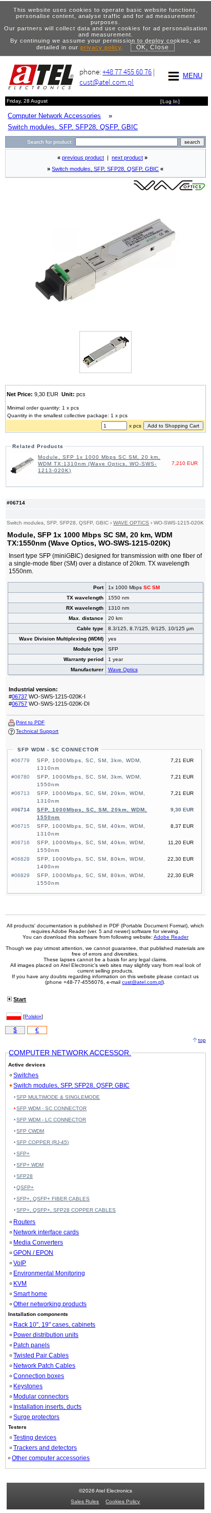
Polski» (33, 1016)
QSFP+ (25, 1187)
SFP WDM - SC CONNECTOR (58, 749)
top (202, 1040)
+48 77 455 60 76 (127, 71)
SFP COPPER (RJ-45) (42, 1142)
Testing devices (34, 1437)
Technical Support (37, 731)
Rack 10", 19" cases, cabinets (54, 1324)
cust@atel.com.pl (106, 82)
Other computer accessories (51, 1458)
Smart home (30, 1293)
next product (127, 157)
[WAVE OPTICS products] (169, 189)
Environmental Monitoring (49, 1273)
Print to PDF (30, 722)
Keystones (28, 1386)
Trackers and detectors (45, 1447)
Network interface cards (46, 1232)
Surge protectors (36, 1417)
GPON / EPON (33, 1252)
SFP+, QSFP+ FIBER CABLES (53, 1198)
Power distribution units (45, 1335)
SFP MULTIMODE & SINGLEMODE (58, 1097)
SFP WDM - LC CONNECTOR (51, 1119)
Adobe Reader (171, 937)
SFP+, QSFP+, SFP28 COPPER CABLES (66, 1210)
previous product (83, 157)
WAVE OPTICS (131, 523)
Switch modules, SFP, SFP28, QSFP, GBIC (105, 169)
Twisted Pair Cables (41, 1355)
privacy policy (100, 47)
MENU (192, 76)
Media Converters (38, 1242)
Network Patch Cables (44, 1365)
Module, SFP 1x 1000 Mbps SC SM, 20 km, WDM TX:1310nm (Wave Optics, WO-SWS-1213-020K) (99, 463)
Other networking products (50, 1304)
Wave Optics (123, 669)
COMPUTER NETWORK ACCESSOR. (70, 1053)
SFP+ (23, 1153)
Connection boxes (38, 1376)
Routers (24, 1222)
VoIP (19, 1263)
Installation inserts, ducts (47, 1406)
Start (19, 999)
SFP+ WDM (30, 1165)
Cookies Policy (123, 1501)
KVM (20, 1283)
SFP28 (24, 1176)
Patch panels (31, 1345)
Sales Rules (85, 1501)
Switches (25, 1075)
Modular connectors (41, 1396)
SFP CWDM (30, 1131)
